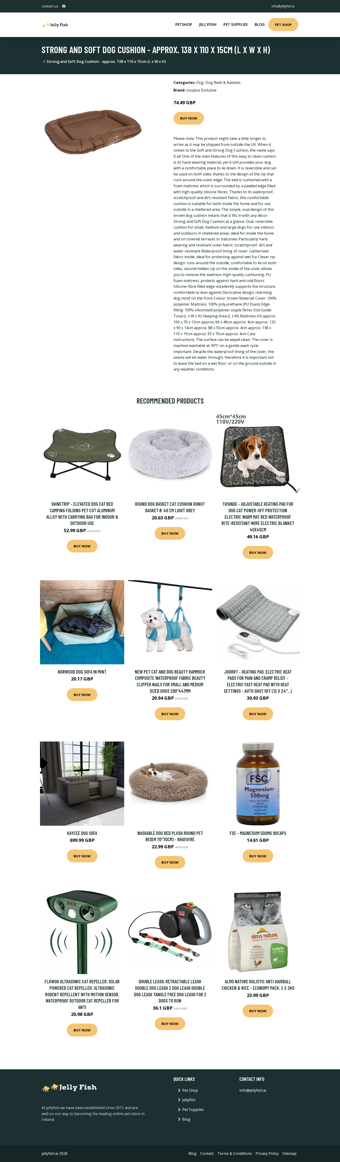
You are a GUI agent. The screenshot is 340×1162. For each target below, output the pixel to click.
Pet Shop (283, 24)
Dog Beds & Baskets (223, 82)
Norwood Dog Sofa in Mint (82, 672)
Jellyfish (207, 24)
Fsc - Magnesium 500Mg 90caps (258, 833)
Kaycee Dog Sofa (82, 833)
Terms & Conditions (234, 1153)
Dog (200, 82)
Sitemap (289, 1153)
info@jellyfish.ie (283, 6)
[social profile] (63, 6)
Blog (260, 24)
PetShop (183, 24)
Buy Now (188, 118)
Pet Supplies (235, 24)
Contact (207, 1153)
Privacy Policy (267, 1153)
